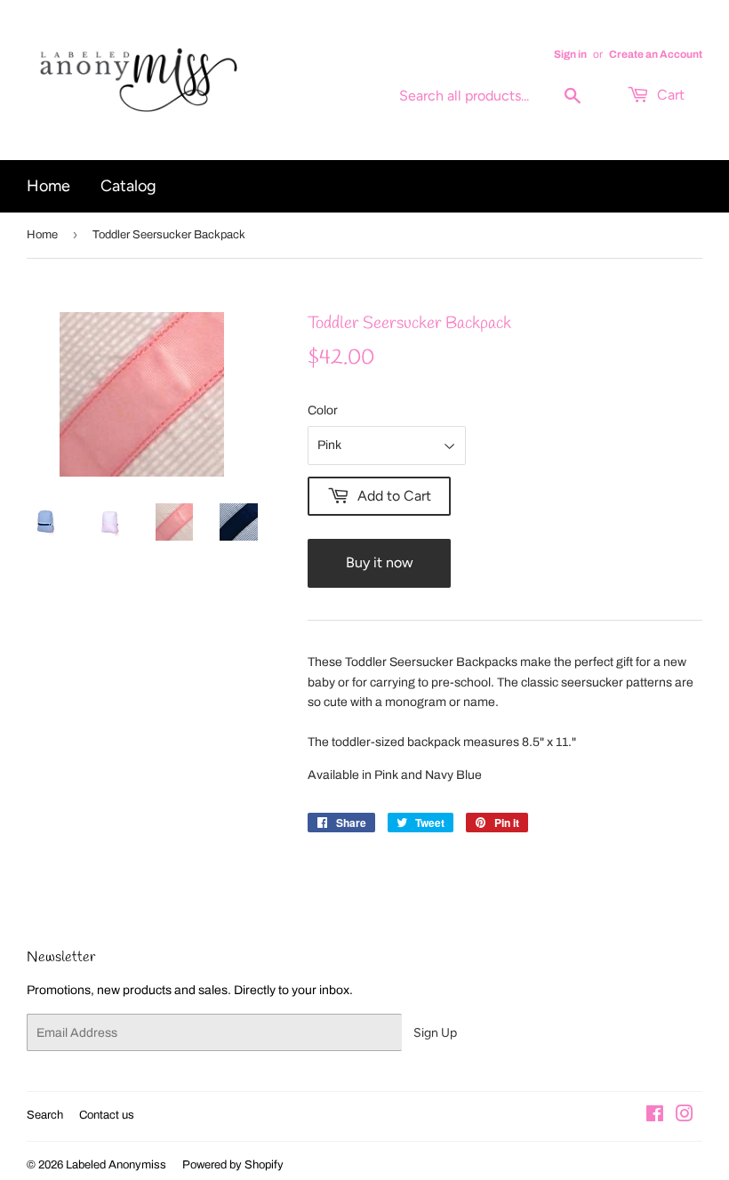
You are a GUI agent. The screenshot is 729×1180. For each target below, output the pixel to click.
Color (323, 410)
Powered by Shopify (233, 1165)
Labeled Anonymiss (116, 1165)
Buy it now (379, 562)
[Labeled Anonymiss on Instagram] (684, 1116)
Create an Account (655, 54)
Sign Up (435, 1032)
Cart (669, 94)
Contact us (106, 1115)
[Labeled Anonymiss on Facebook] (654, 1116)
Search (45, 1115)
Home (48, 186)
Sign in (570, 54)
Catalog (128, 186)
